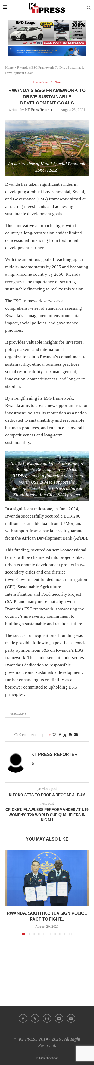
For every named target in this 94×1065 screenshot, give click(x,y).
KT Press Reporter (38, 110)
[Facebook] (23, 1018)
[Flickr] (59, 1018)
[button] (9, 892)
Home (9, 67)
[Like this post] (54, 735)
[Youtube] (71, 1018)
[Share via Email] (76, 735)
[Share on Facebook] (60, 735)
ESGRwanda (17, 714)
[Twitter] (35, 1018)
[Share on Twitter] (65, 735)
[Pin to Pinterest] (70, 735)
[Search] (88, 8)
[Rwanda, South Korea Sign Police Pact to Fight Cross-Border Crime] (47, 878)
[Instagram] (47, 1018)
